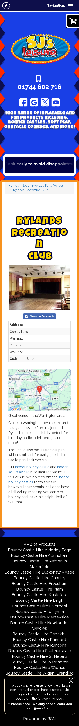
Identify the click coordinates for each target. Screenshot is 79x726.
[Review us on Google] (34, 102)
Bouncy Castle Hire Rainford (39, 639)
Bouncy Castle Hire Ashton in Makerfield (39, 564)
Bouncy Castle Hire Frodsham (39, 583)
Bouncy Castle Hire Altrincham (39, 555)
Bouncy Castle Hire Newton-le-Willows (39, 625)
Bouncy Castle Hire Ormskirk (39, 634)
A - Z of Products (40, 544)
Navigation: (56, 5)
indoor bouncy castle (32, 467)
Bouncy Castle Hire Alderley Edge (39, 550)
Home (12, 185)
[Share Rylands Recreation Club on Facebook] (39, 316)
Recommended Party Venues (43, 185)
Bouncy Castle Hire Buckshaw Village (39, 572)
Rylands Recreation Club (30, 190)
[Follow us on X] (45, 102)
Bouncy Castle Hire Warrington (40, 662)
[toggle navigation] (70, 5)
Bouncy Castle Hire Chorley (39, 578)
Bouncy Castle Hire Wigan (29, 673)
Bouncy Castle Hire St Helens (39, 656)
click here (41, 690)
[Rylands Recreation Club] (39, 287)
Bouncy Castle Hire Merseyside (39, 617)
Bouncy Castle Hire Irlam (39, 589)
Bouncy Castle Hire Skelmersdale (39, 650)
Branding (65, 673)
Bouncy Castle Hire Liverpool (39, 606)
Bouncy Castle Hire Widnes (39, 667)
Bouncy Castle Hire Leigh (39, 600)
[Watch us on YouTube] (55, 102)
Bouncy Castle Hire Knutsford (39, 594)
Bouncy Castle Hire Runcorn (39, 645)
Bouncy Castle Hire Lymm (39, 611)
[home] (6, 5)
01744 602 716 (39, 87)
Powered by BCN (39, 718)
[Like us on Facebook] (23, 102)
